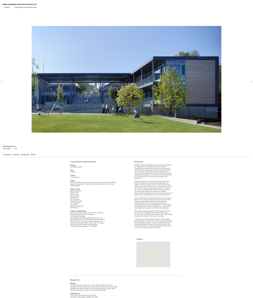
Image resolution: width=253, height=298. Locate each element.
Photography (7, 154)
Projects (7, 7)
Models (33, 154)
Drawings (16, 154)
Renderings (25, 154)
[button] (153, 253)
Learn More (7, 148)
